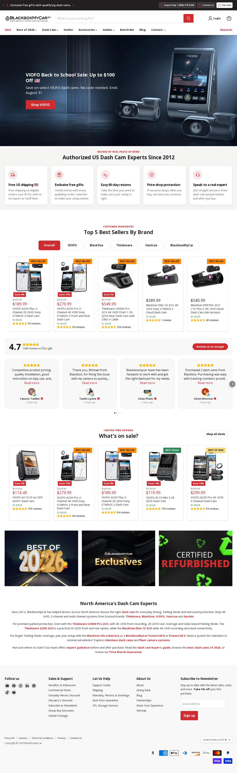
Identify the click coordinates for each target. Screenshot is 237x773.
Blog (142, 29)
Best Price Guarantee (105, 700)
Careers (23, 738)
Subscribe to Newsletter (63, 705)
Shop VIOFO (40, 105)
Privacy (62, 738)
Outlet (68, 29)
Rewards (226, 29)
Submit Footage (58, 715)
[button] (20, 323)
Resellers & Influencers (62, 685)
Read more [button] (31, 383)
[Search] (188, 18)
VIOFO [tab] (72, 245)
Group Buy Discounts (61, 710)
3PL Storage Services (105, 705)
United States (215, 739)
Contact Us (76, 738)
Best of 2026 (26, 29)
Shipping (98, 690)
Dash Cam (49, 29)
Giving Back (143, 690)
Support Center (102, 685)
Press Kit (9, 738)
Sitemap (141, 710)
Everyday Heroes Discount (64, 695)
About (140, 685)
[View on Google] (31, 391)
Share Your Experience (149, 705)
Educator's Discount (61, 700)
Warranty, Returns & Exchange (111, 695)
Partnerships (143, 700)
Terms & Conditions (43, 738)
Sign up (189, 715)
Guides (108, 29)
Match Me (127, 29)
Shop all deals (215, 434)
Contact (157, 29)
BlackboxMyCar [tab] (181, 245)
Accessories (87, 29)
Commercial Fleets (60, 690)
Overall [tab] (49, 245)
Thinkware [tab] (124, 245)
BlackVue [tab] (96, 245)
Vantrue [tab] (151, 245)
